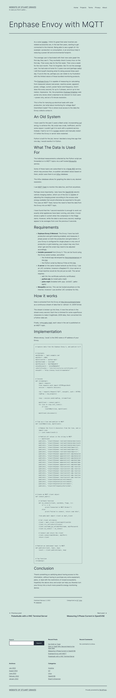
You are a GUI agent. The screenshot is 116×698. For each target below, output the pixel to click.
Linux (80, 600)
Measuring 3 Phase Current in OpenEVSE (62, 651)
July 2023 (12, 668)
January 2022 (13, 679)
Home (76, 7)
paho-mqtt (48, 323)
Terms (90, 7)
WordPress (103, 690)
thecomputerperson (72, 258)
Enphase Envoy (43, 81)
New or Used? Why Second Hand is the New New (61, 647)
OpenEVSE (69, 192)
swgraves (39, 602)
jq (38, 125)
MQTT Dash (42, 187)
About (104, 7)
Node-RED (71, 169)
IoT (77, 600)
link (46, 260)
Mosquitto (73, 161)
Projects (83, 7)
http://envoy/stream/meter (70, 302)
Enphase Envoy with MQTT (57, 653)
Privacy (97, 7)
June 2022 (12, 673)
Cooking (51, 668)
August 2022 (13, 671)
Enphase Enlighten (71, 92)
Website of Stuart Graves (22, 7)
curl (80, 123)
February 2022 (14, 676)
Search (11, 639)
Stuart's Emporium (54, 679)
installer (44, 42)
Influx (58, 174)
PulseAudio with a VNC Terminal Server (61, 656)
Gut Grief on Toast (54, 644)
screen (56, 131)
